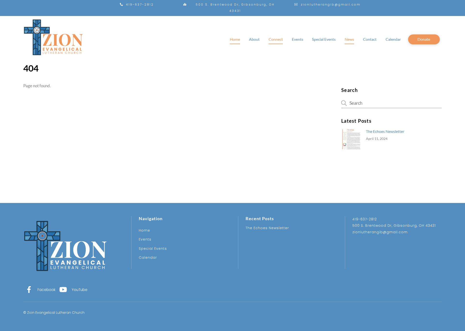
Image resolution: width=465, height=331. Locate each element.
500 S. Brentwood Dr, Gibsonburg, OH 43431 (394, 225)
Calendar (393, 39)
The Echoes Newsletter (385, 131)
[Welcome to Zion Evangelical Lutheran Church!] (53, 59)
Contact (370, 39)
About (254, 39)
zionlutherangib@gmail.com (380, 232)
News (349, 39)
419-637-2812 (364, 219)
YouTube (79, 289)
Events (297, 39)
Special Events (324, 39)
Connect (276, 39)
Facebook (46, 289)
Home (235, 39)
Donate (424, 39)
